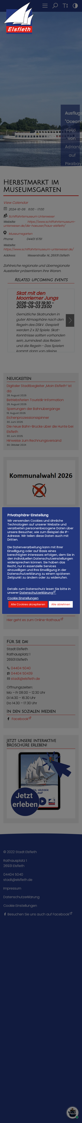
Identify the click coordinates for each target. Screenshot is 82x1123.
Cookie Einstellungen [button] (22, 598)
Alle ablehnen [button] (60, 604)
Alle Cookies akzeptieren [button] (28, 604)
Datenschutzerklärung (36, 593)
